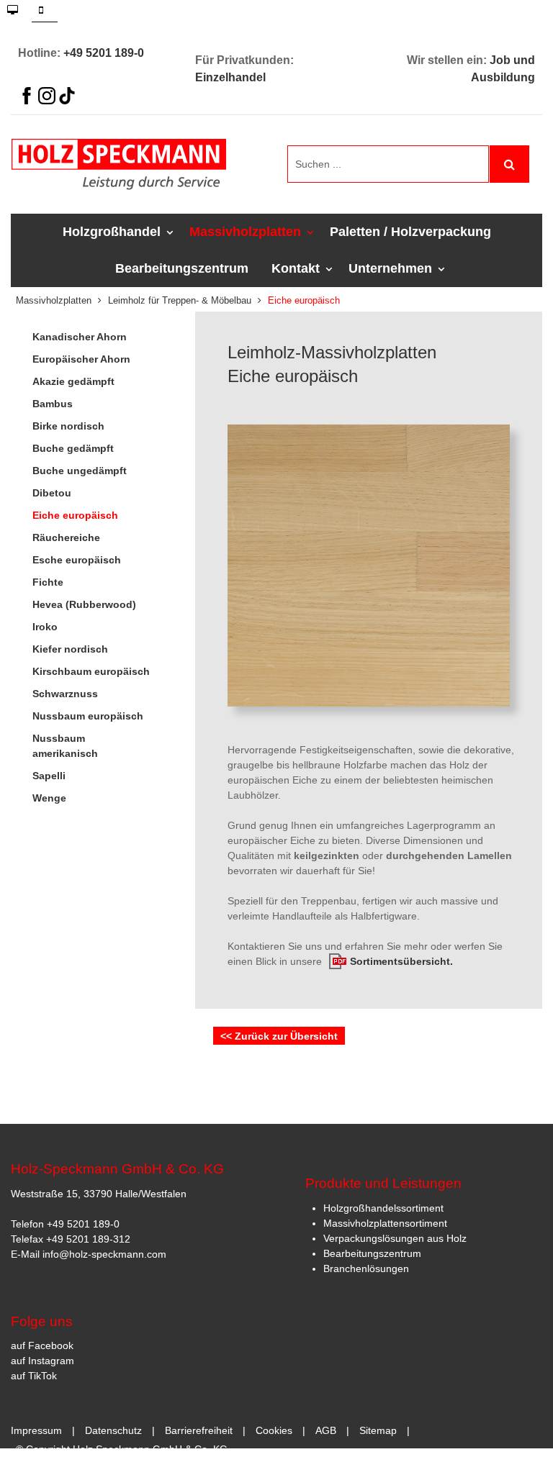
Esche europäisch (76, 560)
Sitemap (378, 1430)
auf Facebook (42, 1345)
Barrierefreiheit (199, 1430)
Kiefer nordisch (70, 649)
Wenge (49, 798)
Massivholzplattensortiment (385, 1223)
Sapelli (49, 775)
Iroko (45, 626)
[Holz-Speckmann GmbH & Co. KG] (138, 164)
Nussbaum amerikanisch (65, 745)
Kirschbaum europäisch (91, 671)
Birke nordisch (68, 426)
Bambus (52, 403)
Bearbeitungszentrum (372, 1253)
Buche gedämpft (73, 448)
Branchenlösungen (366, 1268)
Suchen (509, 164)
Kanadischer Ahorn (79, 336)
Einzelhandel (230, 77)
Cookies (274, 1430)
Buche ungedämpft (79, 470)
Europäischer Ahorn (81, 359)
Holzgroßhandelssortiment (383, 1208)
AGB (325, 1430)
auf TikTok (34, 1375)
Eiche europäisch (75, 515)
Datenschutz (113, 1430)
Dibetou (51, 493)
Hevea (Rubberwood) (84, 604)
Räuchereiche (66, 537)
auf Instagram (42, 1360)
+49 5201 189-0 (103, 53)
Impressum (36, 1430)
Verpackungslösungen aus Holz (395, 1238)
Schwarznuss (65, 693)
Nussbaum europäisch (87, 716)
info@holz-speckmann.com (104, 1254)
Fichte (47, 582)
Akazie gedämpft (73, 381)
